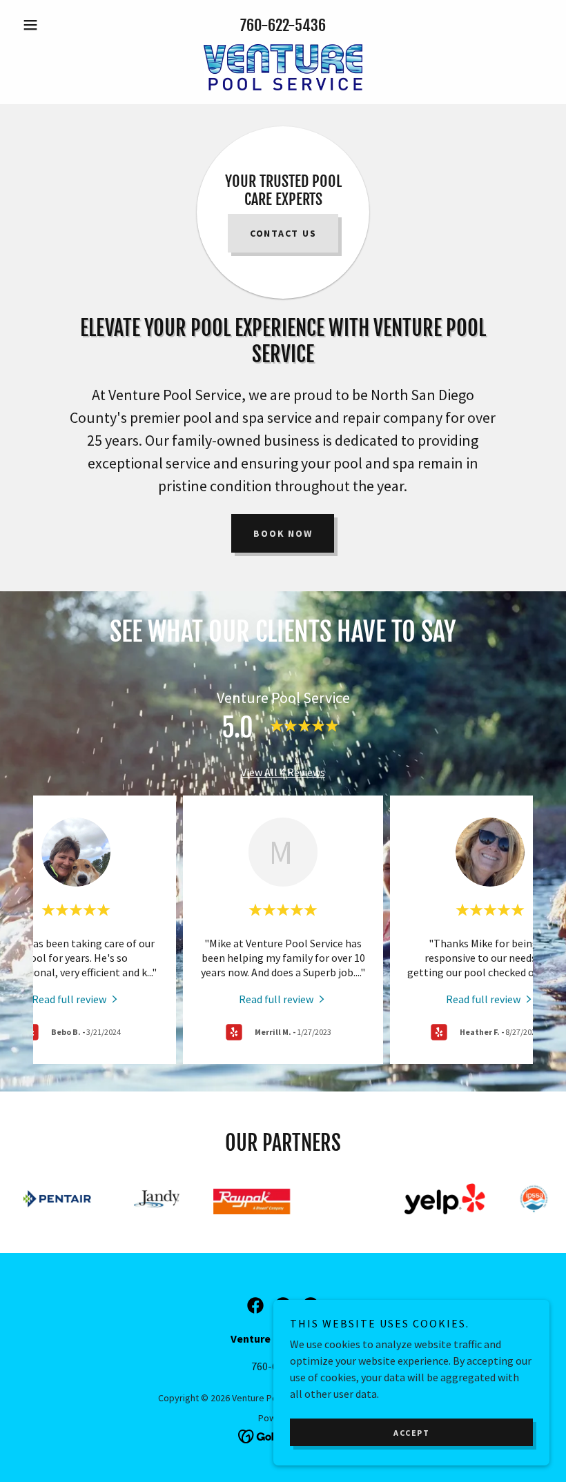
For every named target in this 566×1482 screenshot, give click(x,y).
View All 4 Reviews (283, 772)
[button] (57, 25)
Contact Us (283, 233)
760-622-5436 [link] (283, 25)
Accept (411, 1432)
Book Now (282, 533)
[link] (283, 67)
